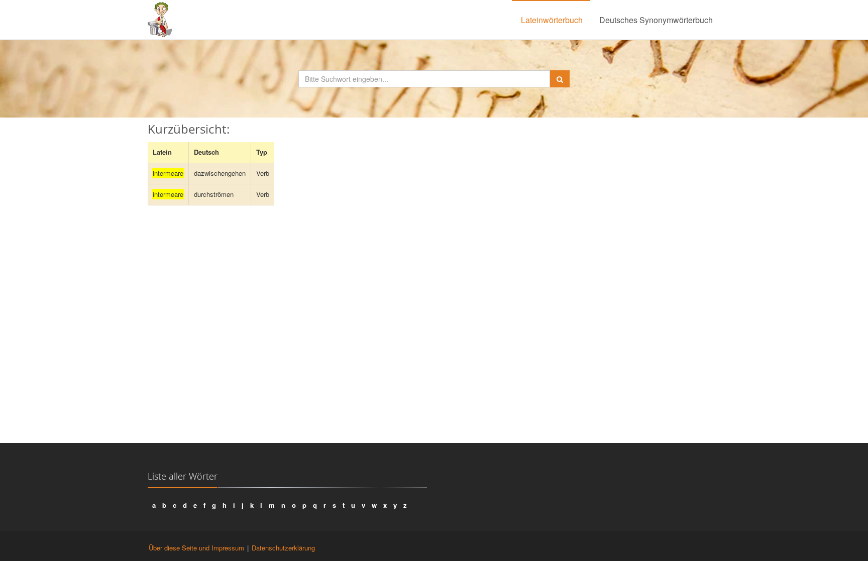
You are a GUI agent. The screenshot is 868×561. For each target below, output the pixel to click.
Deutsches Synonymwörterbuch (656, 20)
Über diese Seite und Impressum (196, 547)
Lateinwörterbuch (552, 20)
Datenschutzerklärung (283, 547)
